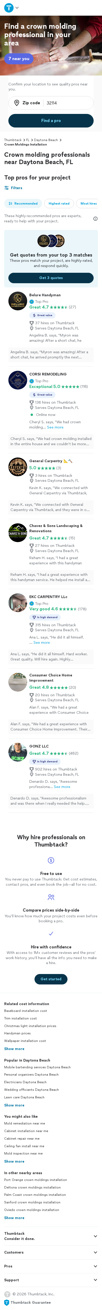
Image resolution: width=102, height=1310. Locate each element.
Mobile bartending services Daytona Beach (37, 1067)
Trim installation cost (20, 1018)
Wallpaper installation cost (25, 1041)
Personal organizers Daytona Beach (31, 1074)
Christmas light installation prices (30, 1026)
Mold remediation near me (24, 1123)
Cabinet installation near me (26, 1131)
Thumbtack (12, 140)
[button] (38, 301)
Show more (14, 1049)
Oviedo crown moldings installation (31, 1210)
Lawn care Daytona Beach (24, 1097)
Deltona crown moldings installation (32, 1187)
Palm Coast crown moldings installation (35, 1195)
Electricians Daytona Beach (25, 1082)
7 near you (18, 58)
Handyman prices (17, 1033)
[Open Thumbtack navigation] (12, 7)
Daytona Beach (46, 140)
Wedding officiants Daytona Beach (31, 1090)
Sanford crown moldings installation (32, 1202)
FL (27, 140)
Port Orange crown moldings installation (35, 1180)
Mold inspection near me (23, 1153)
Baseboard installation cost (25, 1011)
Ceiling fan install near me (24, 1146)
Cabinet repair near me (21, 1138)
